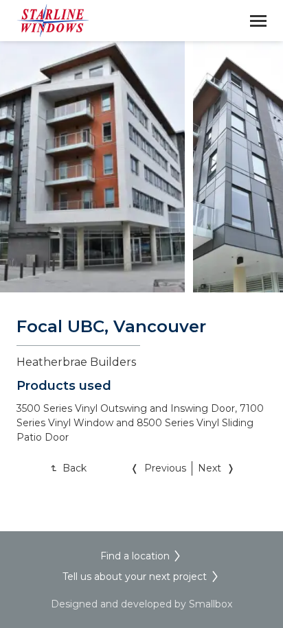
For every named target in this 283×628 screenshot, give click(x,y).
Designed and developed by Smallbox (141, 604)
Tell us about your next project (135, 576)
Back (75, 468)
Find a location (135, 556)
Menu (258, 20)
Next (209, 468)
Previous (165, 468)
